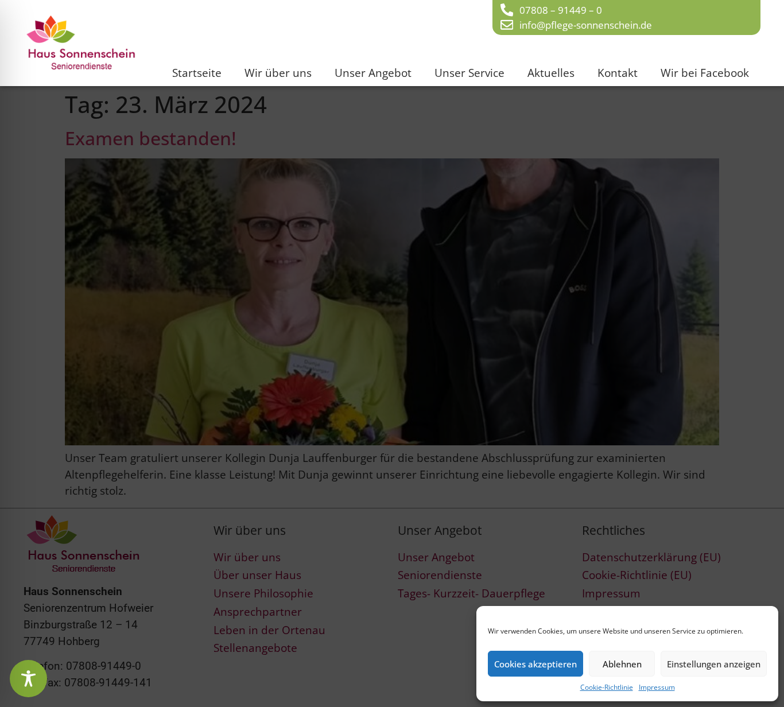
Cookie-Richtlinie (606, 687)
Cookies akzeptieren (535, 664)
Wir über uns (278, 72)
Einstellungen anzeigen (713, 664)
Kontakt (617, 72)
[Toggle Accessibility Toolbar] (28, 678)
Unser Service (469, 72)
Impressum (657, 687)
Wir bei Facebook (705, 72)
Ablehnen (622, 664)
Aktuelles (551, 72)
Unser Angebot (373, 72)
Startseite (197, 72)
